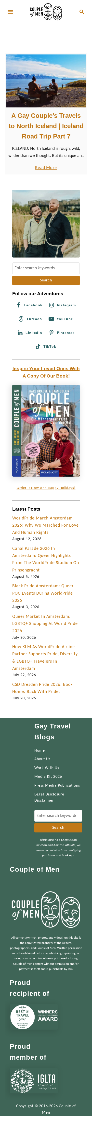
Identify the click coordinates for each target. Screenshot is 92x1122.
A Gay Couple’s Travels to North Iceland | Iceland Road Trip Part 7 (46, 126)
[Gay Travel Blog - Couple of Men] (46, 11)
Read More (46, 168)
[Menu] (10, 12)
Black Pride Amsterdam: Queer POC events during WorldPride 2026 (43, 593)
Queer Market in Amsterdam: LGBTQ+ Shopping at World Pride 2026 (45, 624)
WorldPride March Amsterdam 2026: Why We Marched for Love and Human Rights (45, 525)
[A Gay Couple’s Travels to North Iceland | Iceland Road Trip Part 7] (46, 80)
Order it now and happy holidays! (46, 488)
